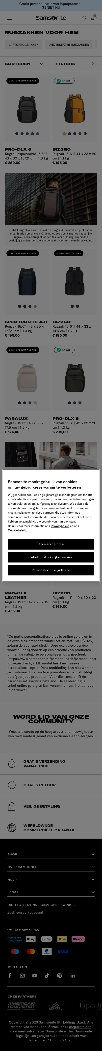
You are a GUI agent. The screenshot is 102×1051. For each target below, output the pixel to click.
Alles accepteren (51, 544)
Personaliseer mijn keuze (51, 570)
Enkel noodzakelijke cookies (51, 557)
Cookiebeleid (17, 530)
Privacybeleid (60, 526)
